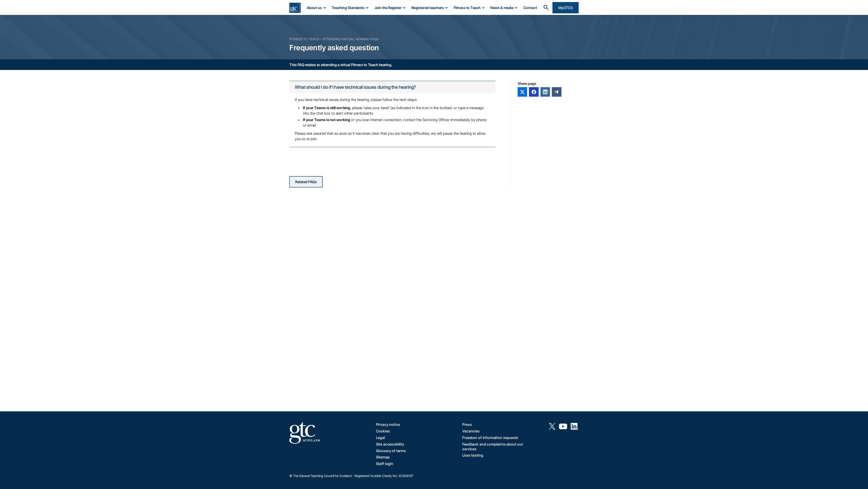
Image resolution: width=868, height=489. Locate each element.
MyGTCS (565, 7)
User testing (472, 455)
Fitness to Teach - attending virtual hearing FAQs (334, 39)
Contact (530, 7)
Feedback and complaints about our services (492, 446)
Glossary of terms (391, 450)
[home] (295, 8)
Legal (380, 437)
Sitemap (383, 457)
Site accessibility (390, 444)
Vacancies (471, 431)
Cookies (383, 431)
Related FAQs (306, 182)
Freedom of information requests (490, 437)
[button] (316, 7)
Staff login (384, 463)
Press (467, 424)
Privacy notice (388, 424)
